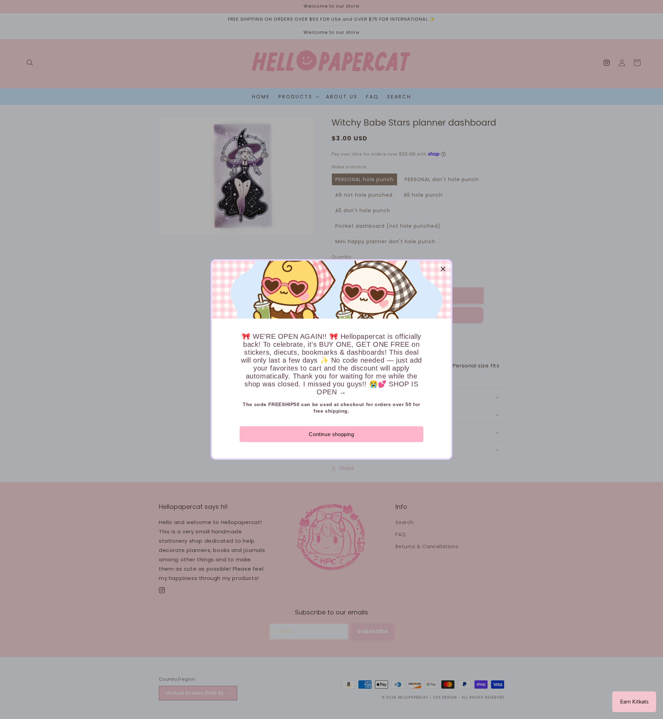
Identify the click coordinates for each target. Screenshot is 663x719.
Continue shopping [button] (331, 434)
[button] (443, 269)
